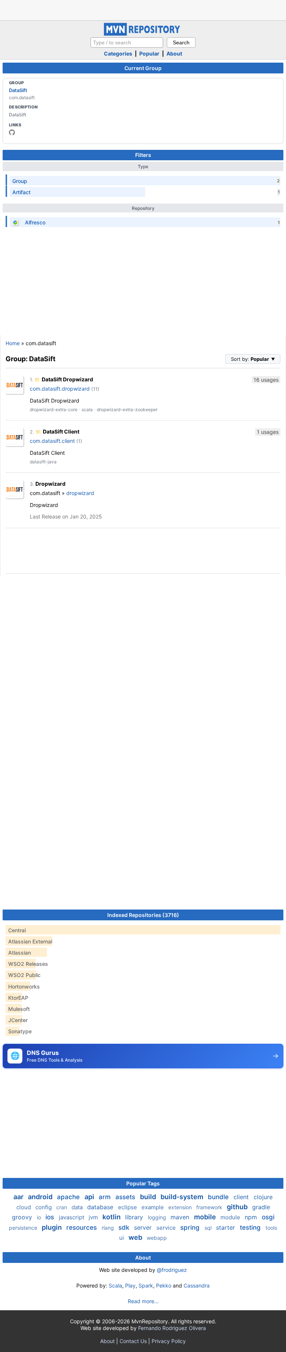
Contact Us (133, 1341)
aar (19, 1197)
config (44, 1207)
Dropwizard (50, 483)
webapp (157, 1238)
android (41, 1197)
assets (126, 1197)
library (135, 1217)
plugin (52, 1227)
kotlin (112, 1217)
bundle (219, 1197)
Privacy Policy (169, 1341)
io (39, 1217)
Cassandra (197, 1285)
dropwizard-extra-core (53, 409)
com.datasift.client (52, 441)
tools (271, 1228)
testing (251, 1227)
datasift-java (43, 461)
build (149, 1197)
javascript (72, 1217)
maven (181, 1217)
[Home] (143, 34)
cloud (24, 1207)
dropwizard (80, 493)
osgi (268, 1217)
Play (130, 1285)
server (143, 1227)
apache (69, 1197)
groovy (23, 1217)
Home (13, 343)
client (242, 1197)
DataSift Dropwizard (67, 379)
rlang (108, 1228)
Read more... (143, 1301)
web (136, 1237)
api (90, 1197)
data (78, 1207)
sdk (124, 1227)
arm (105, 1197)
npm (252, 1217)
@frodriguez (172, 1270)
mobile (205, 1217)
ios (50, 1217)
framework (210, 1207)
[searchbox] (126, 42)
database (101, 1207)
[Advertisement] (143, 9)
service (166, 1227)
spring (190, 1227)
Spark (146, 1285)
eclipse (128, 1207)
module (231, 1217)
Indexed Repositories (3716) (143, 915)
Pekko (163, 1285)
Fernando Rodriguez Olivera (172, 1328)
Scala (115, 1285)
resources (82, 1227)
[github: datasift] (12, 132)
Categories (118, 53)
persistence (24, 1228)
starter (226, 1227)
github (238, 1207)
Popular (149, 53)
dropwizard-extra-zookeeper (127, 409)
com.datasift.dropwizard (60, 388)
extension (180, 1207)
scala (87, 409)
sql (208, 1228)
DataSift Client (61, 431)
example (153, 1207)
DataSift (18, 90)
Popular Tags (143, 1183)
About (174, 53)
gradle (261, 1207)
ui (122, 1237)
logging (158, 1217)
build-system (183, 1197)
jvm (94, 1217)
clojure (263, 1197)
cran (62, 1207)
